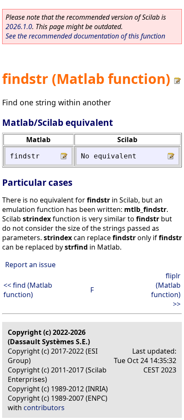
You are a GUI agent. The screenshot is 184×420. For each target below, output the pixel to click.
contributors (44, 407)
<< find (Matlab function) (27, 289)
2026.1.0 (19, 26)
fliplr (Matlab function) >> (166, 290)
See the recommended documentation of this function (85, 36)
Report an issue (30, 264)
